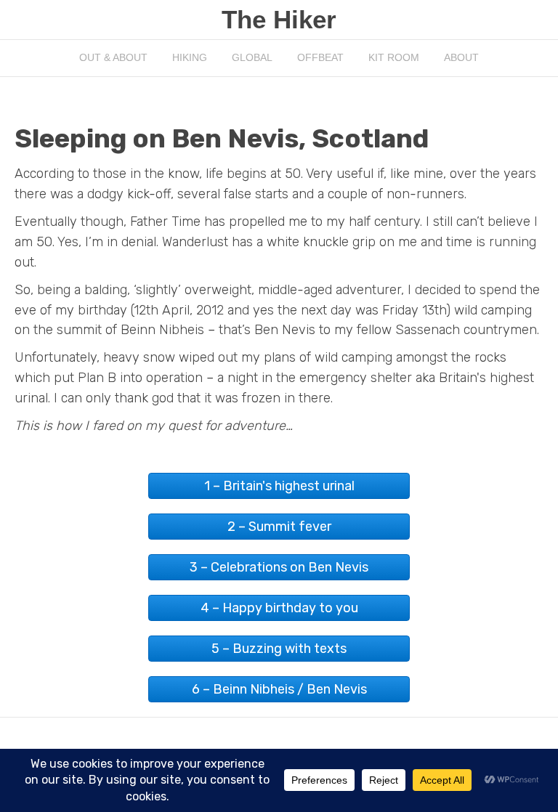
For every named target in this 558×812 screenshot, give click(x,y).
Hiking (189, 57)
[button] (279, 486)
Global (252, 57)
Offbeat (320, 57)
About (461, 57)
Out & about (113, 57)
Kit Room (393, 57)
